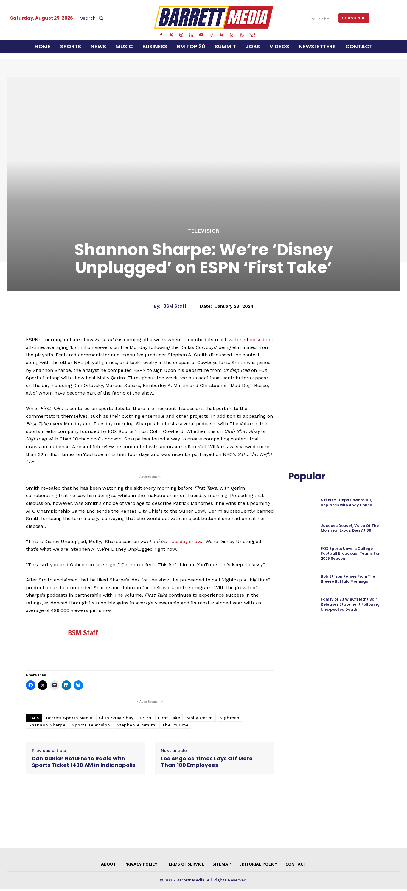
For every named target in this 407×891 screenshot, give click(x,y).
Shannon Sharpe (47, 725)
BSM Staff (174, 306)
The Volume (175, 725)
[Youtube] (201, 35)
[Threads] (232, 35)
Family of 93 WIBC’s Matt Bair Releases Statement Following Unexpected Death (350, 604)
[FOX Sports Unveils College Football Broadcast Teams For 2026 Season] (302, 553)
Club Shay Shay (116, 717)
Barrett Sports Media (69, 717)
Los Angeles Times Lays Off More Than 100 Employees (207, 761)
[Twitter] (171, 35)
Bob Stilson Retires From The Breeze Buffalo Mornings (348, 579)
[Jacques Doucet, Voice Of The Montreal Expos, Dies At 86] (302, 528)
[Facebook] (161, 35)
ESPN (145, 717)
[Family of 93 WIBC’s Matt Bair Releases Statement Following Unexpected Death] (302, 604)
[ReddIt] (372, 348)
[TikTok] (211, 35)
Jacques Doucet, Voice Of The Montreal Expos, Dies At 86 (350, 528)
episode (258, 339)
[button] (93, 18)
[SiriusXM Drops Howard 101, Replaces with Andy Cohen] (302, 502)
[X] (345, 348)
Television (203, 230)
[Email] (294, 362)
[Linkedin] (191, 35)
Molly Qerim (200, 717)
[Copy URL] (308, 362)
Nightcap (230, 717)
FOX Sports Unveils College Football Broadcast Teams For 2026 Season (350, 553)
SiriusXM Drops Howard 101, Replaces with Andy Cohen (346, 502)
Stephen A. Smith (136, 725)
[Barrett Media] (213, 17)
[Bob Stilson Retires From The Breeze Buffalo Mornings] (302, 579)
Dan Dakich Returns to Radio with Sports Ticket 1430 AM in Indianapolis (84, 761)
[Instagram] (181, 35)
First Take (169, 717)
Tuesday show (184, 541)
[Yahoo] (252, 35)
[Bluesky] (222, 35)
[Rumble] (242, 35)
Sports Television (91, 725)
